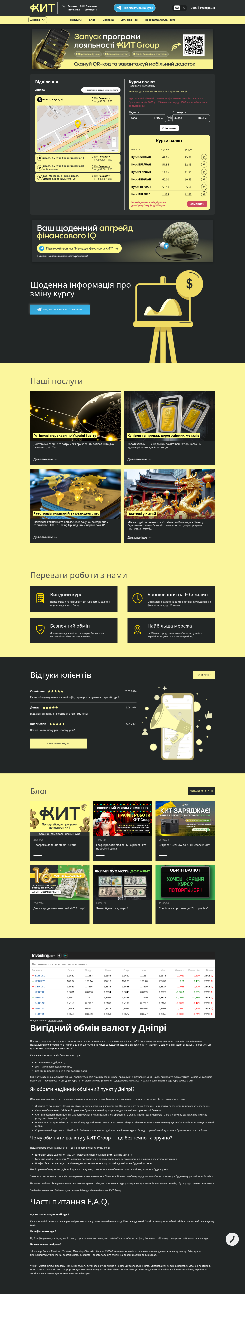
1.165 (188, 194)
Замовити (197, 204)
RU (183, 8)
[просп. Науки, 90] (78, 124)
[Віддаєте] (147, 118)
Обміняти (169, 128)
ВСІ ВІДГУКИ (204, 675)
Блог (92, 20)
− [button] (114, 144)
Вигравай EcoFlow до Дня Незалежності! (185, 845)
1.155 (165, 194)
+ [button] (114, 139)
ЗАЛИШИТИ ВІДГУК (58, 743)
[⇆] (169, 118)
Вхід (194, 8)
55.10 (165, 187)
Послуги (76, 20)
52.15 (188, 164)
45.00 (188, 157)
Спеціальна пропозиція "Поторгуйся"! (184, 908)
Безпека (108, 20)
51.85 (165, 164)
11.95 (188, 172)
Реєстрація (207, 8)
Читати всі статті (201, 791)
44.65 (165, 157)
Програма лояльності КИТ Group (55, 845)
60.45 (188, 179)
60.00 (165, 179)
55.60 (188, 187)
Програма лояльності (160, 20)
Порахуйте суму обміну (142, 85)
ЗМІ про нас (129, 20)
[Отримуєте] (191, 118)
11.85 (165, 172)
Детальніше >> (46, 459)
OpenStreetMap (101, 150)
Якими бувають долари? (112, 908)
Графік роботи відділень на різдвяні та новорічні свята (121, 846)
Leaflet (88, 150)
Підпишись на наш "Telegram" (63, 309)
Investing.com (55, 1020)
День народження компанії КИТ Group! (59, 908)
